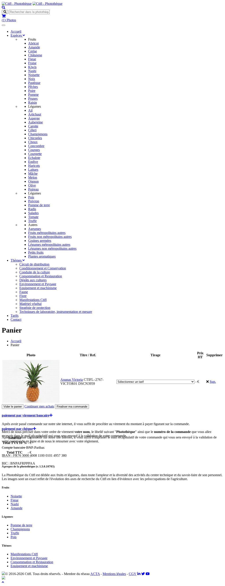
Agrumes (34, 229)
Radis (32, 209)
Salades (33, 213)
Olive (32, 185)
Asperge (34, 118)
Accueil (16, 31)
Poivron (33, 201)
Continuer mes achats (39, 406)
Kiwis (32, 67)
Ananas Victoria (71, 379)
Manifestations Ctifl (33, 300)
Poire (31, 91)
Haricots (34, 165)
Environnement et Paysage (37, 284)
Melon (32, 177)
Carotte (33, 126)
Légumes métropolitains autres (49, 244)
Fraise (32, 63)
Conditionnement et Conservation (42, 268)
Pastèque (34, 83)
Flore (23, 296)
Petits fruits (36, 252)
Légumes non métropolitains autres (52, 248)
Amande (34, 47)
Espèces (17, 35)
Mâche (33, 173)
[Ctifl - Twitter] (143, 574)
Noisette (34, 75)
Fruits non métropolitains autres (50, 237)
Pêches (33, 87)
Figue (32, 59)
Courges (34, 150)
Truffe (32, 221)
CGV (132, 574)
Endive (33, 162)
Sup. (213, 381)
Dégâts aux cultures (33, 280)
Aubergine (35, 122)
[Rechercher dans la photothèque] (3, 7)
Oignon (33, 181)
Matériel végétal (30, 304)
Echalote (34, 158)
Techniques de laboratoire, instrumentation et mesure (55, 311)
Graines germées (39, 240)
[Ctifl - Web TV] (148, 574)
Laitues (33, 169)
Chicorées (35, 138)
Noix (31, 79)
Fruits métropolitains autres (46, 233)
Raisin (32, 102)
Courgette (35, 154)
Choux (33, 142)
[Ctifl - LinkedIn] (138, 574)
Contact (16, 319)
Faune (23, 292)
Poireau (33, 189)
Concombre (36, 146)
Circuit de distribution (34, 264)
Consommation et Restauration (40, 276)
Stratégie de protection (34, 308)
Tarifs (14, 315)
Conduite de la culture (34, 272)
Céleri (32, 130)
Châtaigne (35, 55)
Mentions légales (114, 574)
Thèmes (16, 260)
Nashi (32, 71)
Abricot (33, 43)
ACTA (95, 574)
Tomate (33, 217)
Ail (30, 110)
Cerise (32, 51)
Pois (31, 197)
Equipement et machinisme (38, 288)
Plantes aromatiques (42, 256)
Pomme (33, 94)
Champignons (37, 134)
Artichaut (34, 114)
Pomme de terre (39, 205)
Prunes (33, 98)
